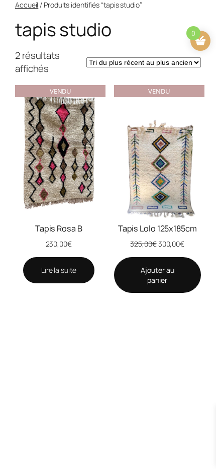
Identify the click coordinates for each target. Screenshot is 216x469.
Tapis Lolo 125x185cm (157, 228)
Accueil (26, 5)
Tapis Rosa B (58, 228)
